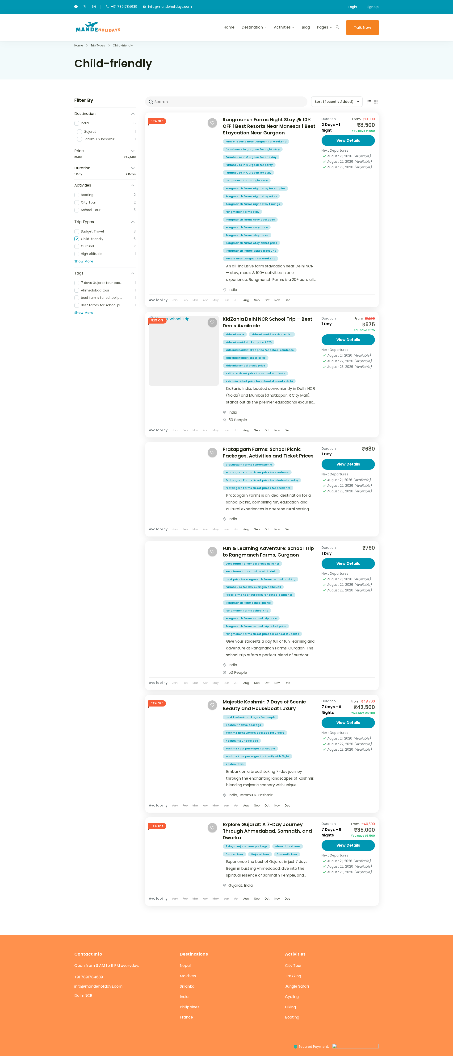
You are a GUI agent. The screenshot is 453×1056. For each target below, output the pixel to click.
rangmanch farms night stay (247, 180)
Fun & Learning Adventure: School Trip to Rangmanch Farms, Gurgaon (268, 551)
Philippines (189, 1007)
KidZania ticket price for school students (255, 373)
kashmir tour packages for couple (250, 748)
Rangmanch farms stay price (247, 227)
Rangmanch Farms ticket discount (251, 251)
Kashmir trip (234, 764)
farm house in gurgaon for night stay (253, 149)
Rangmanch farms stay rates (247, 235)
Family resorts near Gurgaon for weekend (256, 141)
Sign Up (373, 6)
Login (352, 6)
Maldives (188, 976)
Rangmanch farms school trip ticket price (256, 626)
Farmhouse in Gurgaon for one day (251, 157)
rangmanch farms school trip (247, 610)
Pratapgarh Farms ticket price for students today (262, 480)
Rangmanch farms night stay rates (251, 196)
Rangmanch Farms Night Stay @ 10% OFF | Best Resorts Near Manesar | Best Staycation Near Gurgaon (269, 126)
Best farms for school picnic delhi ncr (252, 563)
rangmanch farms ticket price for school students (262, 634)
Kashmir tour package (242, 741)
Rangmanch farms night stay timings (253, 204)
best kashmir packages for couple (251, 717)
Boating (292, 1017)
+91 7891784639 (124, 6)
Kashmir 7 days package (243, 725)
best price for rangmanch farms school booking (260, 579)
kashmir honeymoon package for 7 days (255, 733)
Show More (83, 261)
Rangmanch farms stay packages (250, 219)
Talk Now (362, 27)
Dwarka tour (234, 854)
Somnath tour (287, 854)
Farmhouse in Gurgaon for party (249, 165)
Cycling (292, 996)
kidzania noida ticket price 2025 (249, 342)
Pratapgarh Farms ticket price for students (257, 472)
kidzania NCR (235, 334)
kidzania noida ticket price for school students (260, 350)
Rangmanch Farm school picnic (248, 603)
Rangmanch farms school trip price (251, 618)
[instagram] (94, 7)
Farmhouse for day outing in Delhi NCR (253, 587)
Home (229, 27)
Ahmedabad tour (287, 846)
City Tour (293, 965)
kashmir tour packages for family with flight (257, 756)
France (186, 1017)
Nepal (185, 965)
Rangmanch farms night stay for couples (255, 188)
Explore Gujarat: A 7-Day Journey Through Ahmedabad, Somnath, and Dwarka (267, 831)
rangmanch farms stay (242, 212)
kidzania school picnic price (245, 365)
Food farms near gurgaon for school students (259, 595)
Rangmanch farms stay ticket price (251, 243)
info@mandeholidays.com (170, 6)
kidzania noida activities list (272, 334)
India (232, 289)
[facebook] (76, 7)
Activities (282, 27)
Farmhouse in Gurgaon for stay (248, 173)
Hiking (290, 1007)
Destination (252, 27)
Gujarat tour (260, 854)
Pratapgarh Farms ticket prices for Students (258, 488)
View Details (348, 140)
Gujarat (235, 885)
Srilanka (187, 986)
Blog (306, 27)
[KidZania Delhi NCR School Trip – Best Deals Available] (184, 351)
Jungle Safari (297, 986)
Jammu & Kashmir (256, 795)
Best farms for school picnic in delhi (251, 571)
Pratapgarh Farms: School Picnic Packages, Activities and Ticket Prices (268, 452)
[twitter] (85, 7)
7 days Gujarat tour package (247, 846)
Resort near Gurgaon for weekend (250, 258)
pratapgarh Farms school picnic (249, 464)
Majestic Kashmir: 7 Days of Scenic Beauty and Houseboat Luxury (264, 705)
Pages (322, 27)
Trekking (293, 976)
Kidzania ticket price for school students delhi (259, 381)
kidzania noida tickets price (246, 358)
